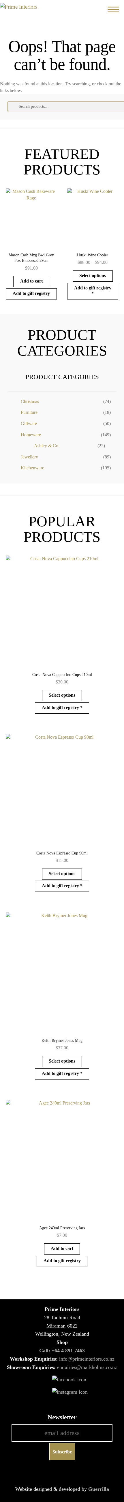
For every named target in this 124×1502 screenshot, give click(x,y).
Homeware (31, 434)
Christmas (30, 401)
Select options (92, 275)
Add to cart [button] (31, 280)
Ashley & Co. (46, 445)
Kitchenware (32, 467)
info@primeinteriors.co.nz (86, 1359)
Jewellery (29, 456)
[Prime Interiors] (29, 7)
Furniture (29, 412)
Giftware (29, 423)
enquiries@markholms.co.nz (87, 1367)
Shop (62, 1342)
